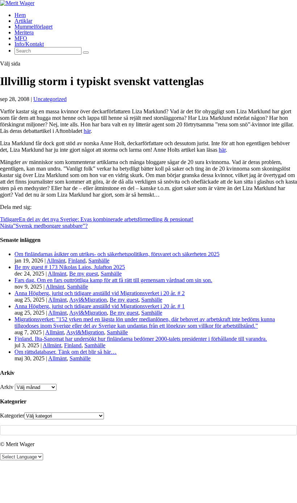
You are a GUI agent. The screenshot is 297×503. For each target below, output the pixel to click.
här (87, 131)
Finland (76, 260)
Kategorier (12, 415)
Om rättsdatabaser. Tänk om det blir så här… (65, 352)
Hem (20, 15)
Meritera (24, 32)
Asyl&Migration (88, 300)
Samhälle (98, 260)
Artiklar (23, 21)
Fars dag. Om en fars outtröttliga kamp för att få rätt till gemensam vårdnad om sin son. (113, 280)
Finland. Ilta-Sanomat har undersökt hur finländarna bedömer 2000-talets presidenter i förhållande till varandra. (140, 339)
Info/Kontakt (29, 44)
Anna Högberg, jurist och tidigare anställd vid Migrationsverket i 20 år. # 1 (99, 306)
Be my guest (83, 274)
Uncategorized (50, 99)
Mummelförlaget (33, 27)
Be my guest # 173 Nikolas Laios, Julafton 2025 (69, 267)
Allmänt (56, 260)
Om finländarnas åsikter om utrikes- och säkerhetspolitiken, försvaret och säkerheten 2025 (116, 254)
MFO (20, 38)
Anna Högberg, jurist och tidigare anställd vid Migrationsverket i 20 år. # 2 (99, 293)
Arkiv (6, 387)
